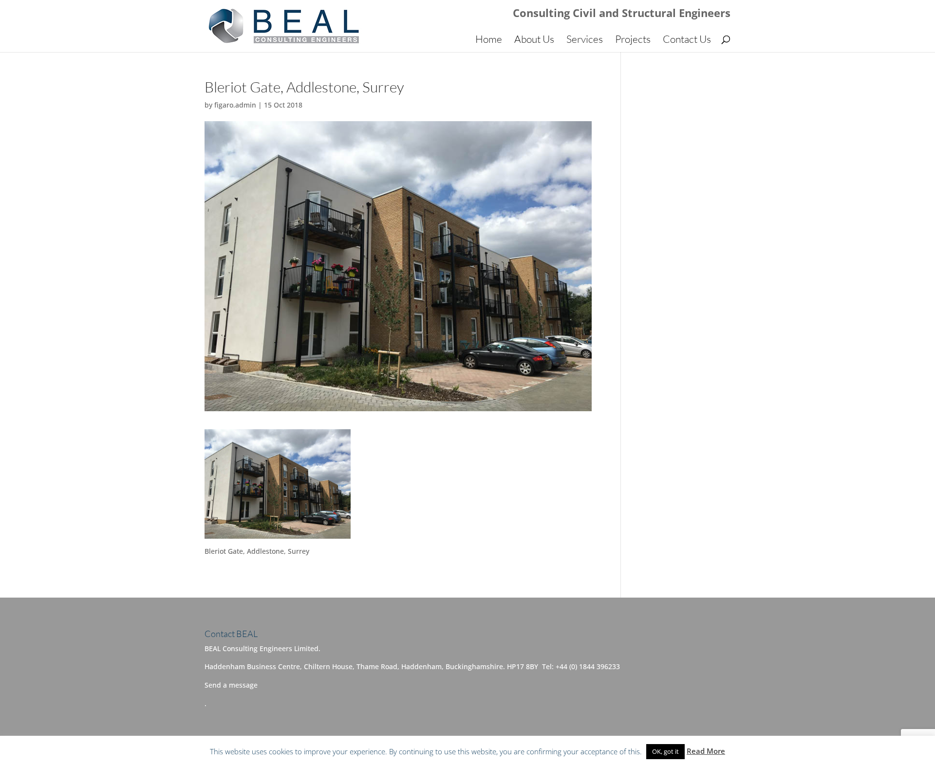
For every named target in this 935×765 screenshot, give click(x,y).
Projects (633, 40)
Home (488, 40)
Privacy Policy (412, 751)
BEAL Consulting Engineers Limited (322, 751)
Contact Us (687, 40)
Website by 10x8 (505, 751)
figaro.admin (235, 104)
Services (584, 40)
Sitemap (456, 751)
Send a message (231, 685)
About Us (534, 40)
